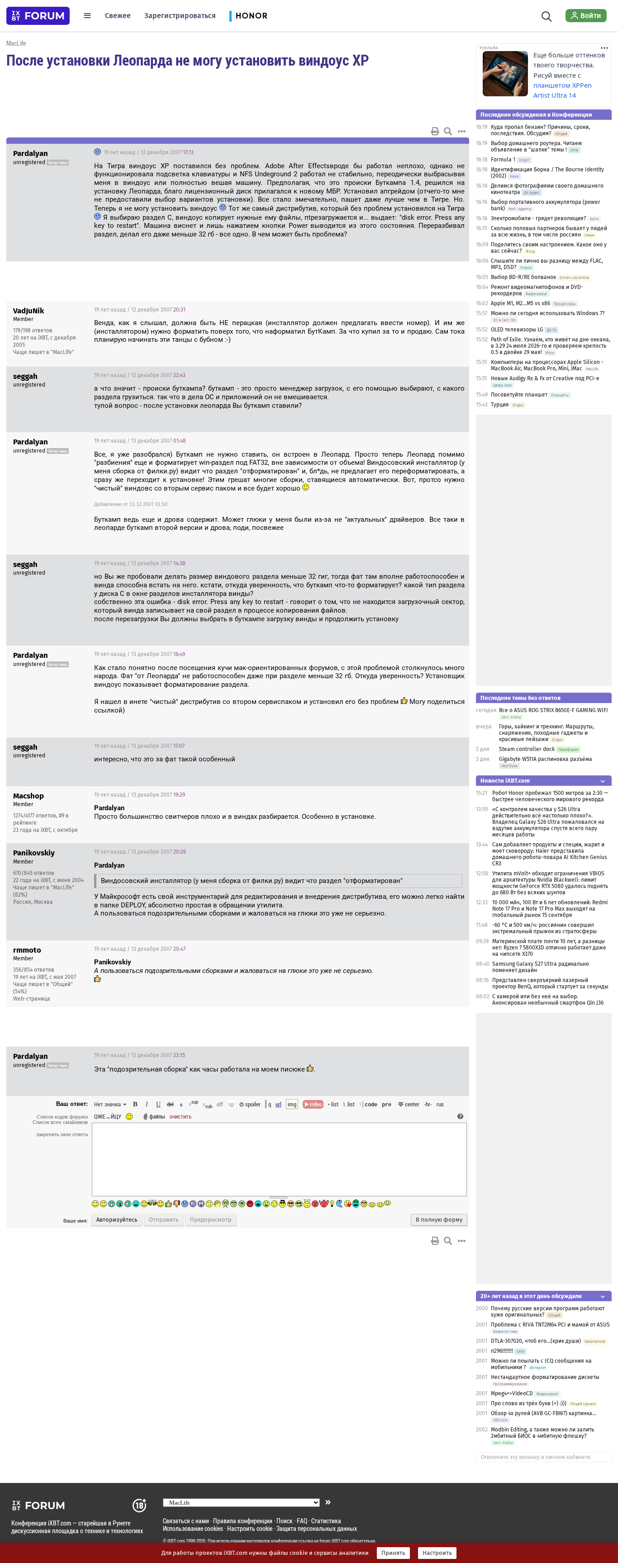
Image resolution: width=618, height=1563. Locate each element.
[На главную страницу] (38, 16)
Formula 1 (503, 159)
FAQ (302, 1520)
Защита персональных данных (316, 1528)
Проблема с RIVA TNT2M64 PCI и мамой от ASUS (550, 1325)
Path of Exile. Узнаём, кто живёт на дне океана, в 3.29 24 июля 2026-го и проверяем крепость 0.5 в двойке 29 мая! (550, 345)
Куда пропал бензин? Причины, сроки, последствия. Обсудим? (540, 130)
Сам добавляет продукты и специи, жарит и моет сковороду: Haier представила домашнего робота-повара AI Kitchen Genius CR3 (549, 854)
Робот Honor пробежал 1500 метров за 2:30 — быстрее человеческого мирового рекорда (550, 796)
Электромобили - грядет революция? (538, 218)
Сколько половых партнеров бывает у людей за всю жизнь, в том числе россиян (549, 231)
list (349, 1104)
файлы (157, 1116)
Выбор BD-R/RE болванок (523, 277)
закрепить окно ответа (62, 1134)
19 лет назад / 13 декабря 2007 (140, 441)
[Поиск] (546, 15)
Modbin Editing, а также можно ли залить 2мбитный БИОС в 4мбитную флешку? (542, 1432)
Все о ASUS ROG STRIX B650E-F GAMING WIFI (553, 710)
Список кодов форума (62, 1116)
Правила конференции (242, 1520)
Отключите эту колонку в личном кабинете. (536, 1457)
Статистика (326, 1520)
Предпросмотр (211, 1219)
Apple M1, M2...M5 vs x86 (520, 303)
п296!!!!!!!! (502, 1351)
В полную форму (439, 1219)
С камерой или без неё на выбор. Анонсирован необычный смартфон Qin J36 (548, 999)
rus (440, 1104)
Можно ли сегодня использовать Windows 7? (548, 313)
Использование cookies (193, 1528)
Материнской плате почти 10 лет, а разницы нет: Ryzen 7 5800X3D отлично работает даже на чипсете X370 (549, 947)
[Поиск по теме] (448, 131)
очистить (180, 1116)
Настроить (437, 1553)
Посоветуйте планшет (519, 395)
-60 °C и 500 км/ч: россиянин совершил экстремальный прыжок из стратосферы (544, 928)
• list (333, 1104)
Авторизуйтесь (117, 1219)
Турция (500, 404)
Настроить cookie (249, 1528)
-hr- (428, 1104)
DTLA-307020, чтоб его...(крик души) (536, 1341)
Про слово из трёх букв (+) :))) (528, 1403)
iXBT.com (176, 1541)
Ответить (451, 152)
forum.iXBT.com (334, 1541)
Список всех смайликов (60, 1122)
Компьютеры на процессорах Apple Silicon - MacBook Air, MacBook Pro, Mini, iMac (547, 365)
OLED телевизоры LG (517, 329)
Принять (393, 1553)
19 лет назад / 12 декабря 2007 (148, 152)
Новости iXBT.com (505, 780)
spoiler (252, 1104)
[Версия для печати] (435, 131)
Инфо (428, 310)
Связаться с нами (186, 1520)
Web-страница (31, 999)
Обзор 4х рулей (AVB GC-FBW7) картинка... (543, 1413)
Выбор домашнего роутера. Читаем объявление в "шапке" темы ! (536, 146)
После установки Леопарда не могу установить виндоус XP (187, 60)
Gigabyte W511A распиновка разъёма (545, 759)
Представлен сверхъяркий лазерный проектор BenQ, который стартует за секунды (550, 983)
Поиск (284, 1520)
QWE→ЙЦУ (107, 1116)
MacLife (16, 43)
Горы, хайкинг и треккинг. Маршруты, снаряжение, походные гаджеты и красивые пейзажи (546, 732)
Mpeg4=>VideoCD (512, 1393)
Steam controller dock (527, 749)
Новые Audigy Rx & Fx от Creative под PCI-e (545, 378)
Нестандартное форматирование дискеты (545, 1377)
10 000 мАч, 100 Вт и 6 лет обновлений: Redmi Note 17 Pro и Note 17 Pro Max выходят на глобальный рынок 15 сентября (550, 908)
